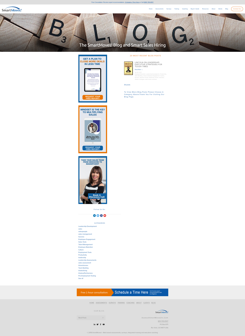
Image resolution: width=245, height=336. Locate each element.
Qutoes (137, 79)
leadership (151, 77)
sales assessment (84, 263)
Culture (145, 76)
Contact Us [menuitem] (237, 9)
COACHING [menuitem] (130, 303)
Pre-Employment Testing (87, 276)
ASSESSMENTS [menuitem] (101, 303)
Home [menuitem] (150, 9)
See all (80, 278)
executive (161, 77)
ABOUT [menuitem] (139, 303)
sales (80, 229)
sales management (85, 234)
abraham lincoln (144, 77)
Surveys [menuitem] (169, 9)
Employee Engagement (153, 76)
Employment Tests (84, 252)
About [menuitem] (213, 9)
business (154, 79)
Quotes (162, 76)
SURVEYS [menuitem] (112, 303)
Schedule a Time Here (132, 2)
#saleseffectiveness (85, 273)
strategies (142, 79)
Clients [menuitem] (220, 9)
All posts (127, 85)
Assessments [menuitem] (159, 9)
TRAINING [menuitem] (121, 303)
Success (137, 77)
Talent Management (85, 245)
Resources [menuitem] (205, 9)
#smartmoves (83, 265)
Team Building (138, 76)
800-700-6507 (163, 321)
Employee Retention (140, 74)
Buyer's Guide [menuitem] (195, 9)
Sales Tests (82, 242)
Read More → (139, 69)
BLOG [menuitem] (153, 303)
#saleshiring (82, 271)
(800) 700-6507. (149, 2)
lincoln (156, 77)
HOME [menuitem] (91, 303)
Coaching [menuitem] (185, 9)
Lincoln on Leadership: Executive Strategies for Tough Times (148, 64)
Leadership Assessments (87, 260)
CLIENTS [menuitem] (146, 303)
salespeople (82, 232)
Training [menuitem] (176, 9)
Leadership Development (152, 74)
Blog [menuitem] (226, 9)
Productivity (163, 74)
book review (148, 79)
